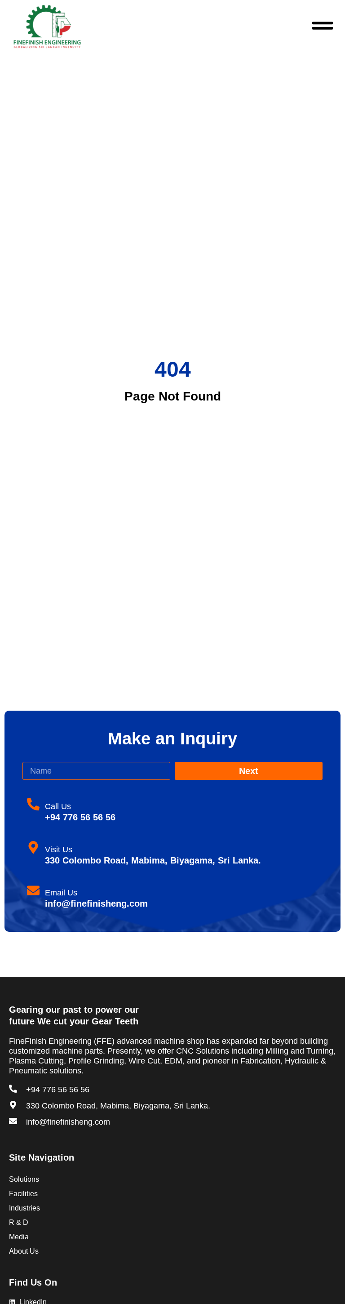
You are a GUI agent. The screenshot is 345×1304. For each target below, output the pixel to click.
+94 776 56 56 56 (57, 1089)
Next (248, 771)
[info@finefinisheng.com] (13, 1121)
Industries (24, 1208)
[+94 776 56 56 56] (13, 1089)
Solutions (24, 1179)
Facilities (23, 1193)
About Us (24, 1251)
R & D (18, 1222)
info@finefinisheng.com (68, 1121)
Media (19, 1237)
